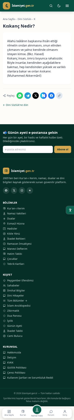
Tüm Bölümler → (17, 300)
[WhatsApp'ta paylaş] (20, 95)
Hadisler (12, 228)
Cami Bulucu (14, 336)
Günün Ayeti (14, 325)
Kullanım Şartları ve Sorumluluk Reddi (30, 377)
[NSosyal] (30, 190)
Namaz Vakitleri (16, 213)
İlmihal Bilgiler (16, 290)
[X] (14, 190)
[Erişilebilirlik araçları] (70, 210)
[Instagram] (22, 190)
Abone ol (62, 149)
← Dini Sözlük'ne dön (15, 105)
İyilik (10, 320)
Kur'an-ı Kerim (16, 208)
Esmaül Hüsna (15, 223)
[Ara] (51, 5)
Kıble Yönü (13, 233)
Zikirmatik (13, 310)
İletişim (11, 357)
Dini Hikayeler (15, 295)
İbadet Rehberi (16, 238)
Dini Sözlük (24, 19)
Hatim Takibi (14, 253)
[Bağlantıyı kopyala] (59, 95)
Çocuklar (12, 258)
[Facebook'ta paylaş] (51, 95)
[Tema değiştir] (59, 5)
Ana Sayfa (9, 19)
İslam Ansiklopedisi (19, 305)
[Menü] (67, 6)
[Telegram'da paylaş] (27, 95)
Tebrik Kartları (15, 264)
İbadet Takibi (15, 331)
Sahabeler (13, 285)
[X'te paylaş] (35, 95)
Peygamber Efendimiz (20, 280)
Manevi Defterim (17, 248)
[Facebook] (6, 190)
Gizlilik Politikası (16, 367)
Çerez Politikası (16, 372)
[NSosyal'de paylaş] (43, 95)
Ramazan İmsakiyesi (19, 243)
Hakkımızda (14, 352)
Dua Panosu (14, 315)
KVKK (10, 362)
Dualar (11, 218)
